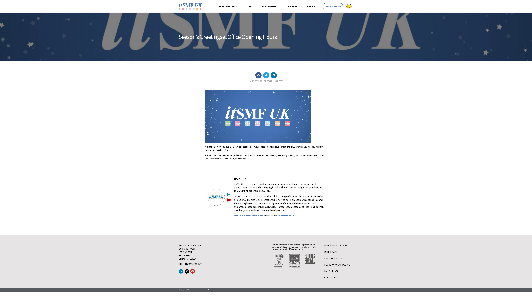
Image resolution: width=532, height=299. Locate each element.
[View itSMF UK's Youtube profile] (229, 200)
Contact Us (330, 277)
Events (248, 6)
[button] (258, 75)
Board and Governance (337, 264)
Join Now (311, 6)
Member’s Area (333, 6)
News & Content (270, 6)
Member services (227, 6)
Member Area (331, 252)
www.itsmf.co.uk (285, 215)
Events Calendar (333, 258)
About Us (292, 6)
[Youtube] (192, 271)
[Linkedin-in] (181, 271)
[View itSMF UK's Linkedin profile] (229, 194)
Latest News (331, 271)
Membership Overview (336, 245)
